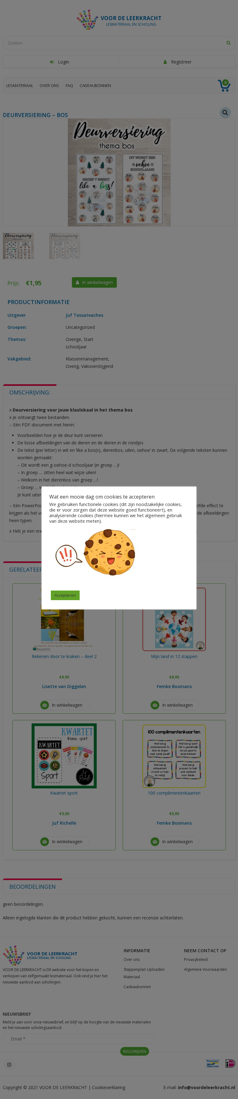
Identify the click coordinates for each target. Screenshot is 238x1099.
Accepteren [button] (65, 595)
